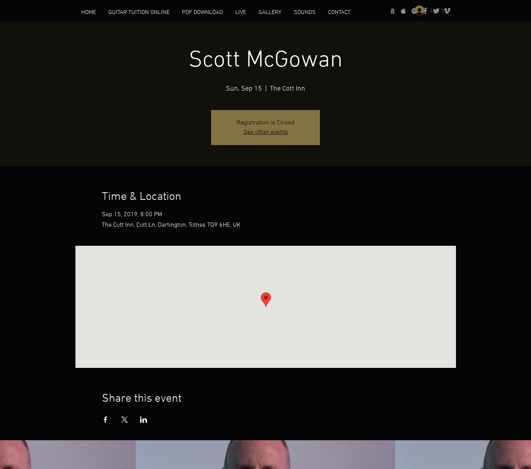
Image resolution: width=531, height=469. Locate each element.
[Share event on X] (124, 419)
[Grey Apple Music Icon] (403, 11)
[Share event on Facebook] (105, 419)
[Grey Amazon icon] (392, 11)
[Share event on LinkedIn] (143, 419)
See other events (265, 132)
